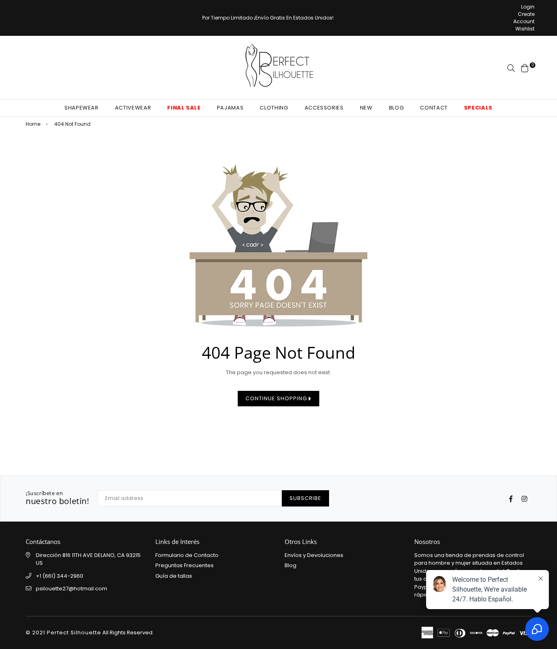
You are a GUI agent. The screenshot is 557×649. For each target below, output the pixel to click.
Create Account (524, 18)
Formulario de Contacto (187, 555)
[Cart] (524, 67)
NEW (366, 108)
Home (33, 124)
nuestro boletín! (57, 498)
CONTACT (434, 108)
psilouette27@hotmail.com (71, 588)
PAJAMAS (230, 108)
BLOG (396, 108)
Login (528, 6)
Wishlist (525, 28)
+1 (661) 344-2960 (59, 576)
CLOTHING (274, 108)
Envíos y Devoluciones (314, 555)
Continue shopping (277, 398)
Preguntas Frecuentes (184, 565)
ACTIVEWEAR (133, 108)
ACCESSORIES (324, 108)
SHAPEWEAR (81, 108)
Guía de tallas (173, 576)
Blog (290, 565)
